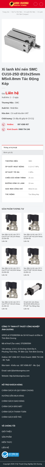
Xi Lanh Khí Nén (29, 12)
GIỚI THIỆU (7, 432)
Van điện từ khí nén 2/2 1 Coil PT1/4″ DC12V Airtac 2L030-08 (11, 236)
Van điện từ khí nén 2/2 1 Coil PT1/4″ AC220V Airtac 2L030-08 (11, 270)
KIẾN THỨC (7, 442)
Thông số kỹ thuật (10, 147)
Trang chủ (5, 12)
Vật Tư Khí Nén (16, 12)
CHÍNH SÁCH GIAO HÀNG (13, 401)
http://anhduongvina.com (19, 376)
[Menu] (3, 4)
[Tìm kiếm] (35, 4)
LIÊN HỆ (5, 448)
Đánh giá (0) (8, 152)
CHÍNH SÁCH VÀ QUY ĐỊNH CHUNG (17, 390)
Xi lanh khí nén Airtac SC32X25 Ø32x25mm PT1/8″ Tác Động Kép (32, 304)
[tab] (22, 147)
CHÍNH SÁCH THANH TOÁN (14, 412)
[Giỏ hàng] (41, 4)
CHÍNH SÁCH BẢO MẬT (12, 406)
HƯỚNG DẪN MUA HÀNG (13, 396)
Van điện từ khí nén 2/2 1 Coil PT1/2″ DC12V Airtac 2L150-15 (11, 304)
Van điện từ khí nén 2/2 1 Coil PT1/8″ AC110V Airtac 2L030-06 (33, 236)
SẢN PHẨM (7, 437)
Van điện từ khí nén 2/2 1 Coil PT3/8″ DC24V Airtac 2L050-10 (33, 270)
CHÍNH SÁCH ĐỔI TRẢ (11, 417)
